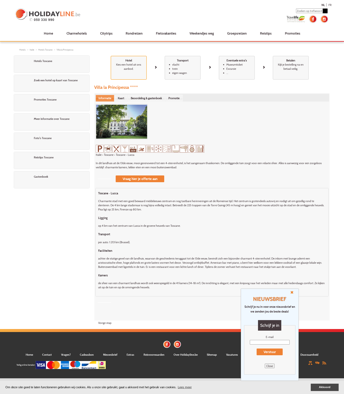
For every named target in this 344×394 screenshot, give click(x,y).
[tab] (105, 98)
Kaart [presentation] (121, 98)
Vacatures (232, 354)
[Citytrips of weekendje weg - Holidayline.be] (78, 15)
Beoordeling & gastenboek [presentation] (146, 98)
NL (323, 5)
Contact (47, 354)
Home (48, 33)
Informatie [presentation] (105, 98)
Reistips (266, 33)
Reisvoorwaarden (154, 354)
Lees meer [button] (185, 387)
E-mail (270, 337)
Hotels (22, 49)
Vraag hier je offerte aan (140, 179)
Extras (130, 354)
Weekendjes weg (202, 33)
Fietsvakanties (166, 33)
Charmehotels (76, 33)
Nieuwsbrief (110, 354)
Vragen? (66, 354)
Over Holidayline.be (186, 354)
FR (329, 5)
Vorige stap (104, 322)
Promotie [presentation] (174, 98)
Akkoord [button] (324, 387)
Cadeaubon (87, 354)
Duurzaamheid (309, 354)
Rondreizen (134, 33)
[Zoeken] (325, 11)
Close (269, 366)
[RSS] (324, 362)
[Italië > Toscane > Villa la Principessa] (122, 121)
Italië (32, 49)
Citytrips (106, 33)
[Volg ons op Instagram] (324, 18)
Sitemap (212, 354)
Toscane (108, 154)
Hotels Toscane (45, 49)
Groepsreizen (237, 33)
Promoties (292, 33)
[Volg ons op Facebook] (313, 18)
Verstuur (270, 352)
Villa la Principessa (65, 49)
